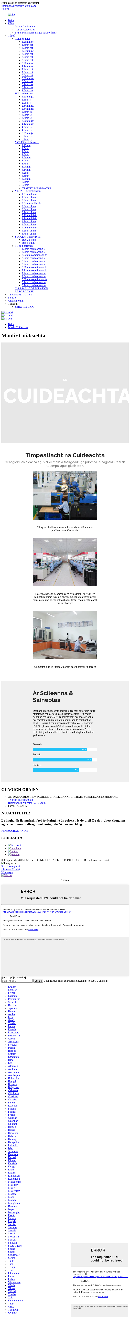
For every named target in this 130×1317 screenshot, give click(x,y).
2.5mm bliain (29, 206)
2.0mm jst (27, 102)
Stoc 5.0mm (28, 242)
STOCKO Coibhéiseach (28, 236)
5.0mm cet (27, 75)
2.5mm (25, 154)
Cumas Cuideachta (25, 29)
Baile (11, 20)
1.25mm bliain (29, 194)
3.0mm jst (27, 114)
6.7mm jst (27, 139)
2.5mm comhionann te (34, 258)
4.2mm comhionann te (34, 273)
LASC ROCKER (24, 291)
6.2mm (25, 181)
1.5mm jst (27, 99)
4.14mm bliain (29, 218)
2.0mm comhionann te (34, 251)
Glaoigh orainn (16, 300)
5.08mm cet (28, 78)
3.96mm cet (28, 63)
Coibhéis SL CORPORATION (31, 288)
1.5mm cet (27, 44)
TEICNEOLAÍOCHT (20, 294)
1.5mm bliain (29, 197)
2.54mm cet (28, 50)
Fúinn (11, 23)
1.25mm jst (28, 96)
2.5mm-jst (27, 111)
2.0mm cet (27, 47)
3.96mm (26, 166)
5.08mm (26, 178)
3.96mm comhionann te (34, 267)
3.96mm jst (28, 120)
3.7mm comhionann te (34, 264)
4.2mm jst (27, 127)
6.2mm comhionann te (34, 282)
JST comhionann (24, 93)
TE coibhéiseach (24, 245)
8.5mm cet (27, 90)
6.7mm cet (27, 87)
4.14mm (26, 169)
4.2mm (25, 172)
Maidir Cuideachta (25, 26)
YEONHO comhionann (28, 191)
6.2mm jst (27, 136)
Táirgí (11, 35)
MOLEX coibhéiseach (27, 142)
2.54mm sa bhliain (31, 203)
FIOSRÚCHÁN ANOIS (14, 830)
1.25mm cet (28, 41)
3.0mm (25, 160)
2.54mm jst (28, 105)
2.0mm (25, 151)
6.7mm (25, 184)
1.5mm (25, 148)
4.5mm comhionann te (34, 276)
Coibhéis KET (22, 38)
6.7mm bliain (29, 233)
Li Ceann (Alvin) (10, 869)
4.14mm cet (28, 66)
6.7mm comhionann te (34, 285)
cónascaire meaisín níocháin (36, 187)
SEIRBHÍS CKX (24, 306)
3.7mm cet (27, 60)
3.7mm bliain (29, 212)
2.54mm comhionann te (34, 254)
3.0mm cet (27, 57)
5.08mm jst (28, 133)
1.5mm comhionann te (34, 248)
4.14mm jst (28, 124)
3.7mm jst (27, 117)
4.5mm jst (27, 130)
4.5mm (25, 175)
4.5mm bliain (29, 224)
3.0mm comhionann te (34, 261)
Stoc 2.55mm (29, 239)
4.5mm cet (27, 72)
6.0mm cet (27, 81)
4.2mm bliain (29, 221)
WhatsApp (7, 872)
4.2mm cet (27, 69)
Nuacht (12, 297)
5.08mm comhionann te (34, 279)
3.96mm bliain (29, 215)
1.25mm (26, 145)
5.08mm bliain (29, 227)
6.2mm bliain (29, 230)
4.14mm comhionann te (34, 270)
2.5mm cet (27, 53)
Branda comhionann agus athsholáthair (35, 32)
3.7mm (25, 163)
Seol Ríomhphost (10, 866)
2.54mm (26, 157)
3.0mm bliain (29, 209)
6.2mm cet (27, 84)
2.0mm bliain (29, 200)
